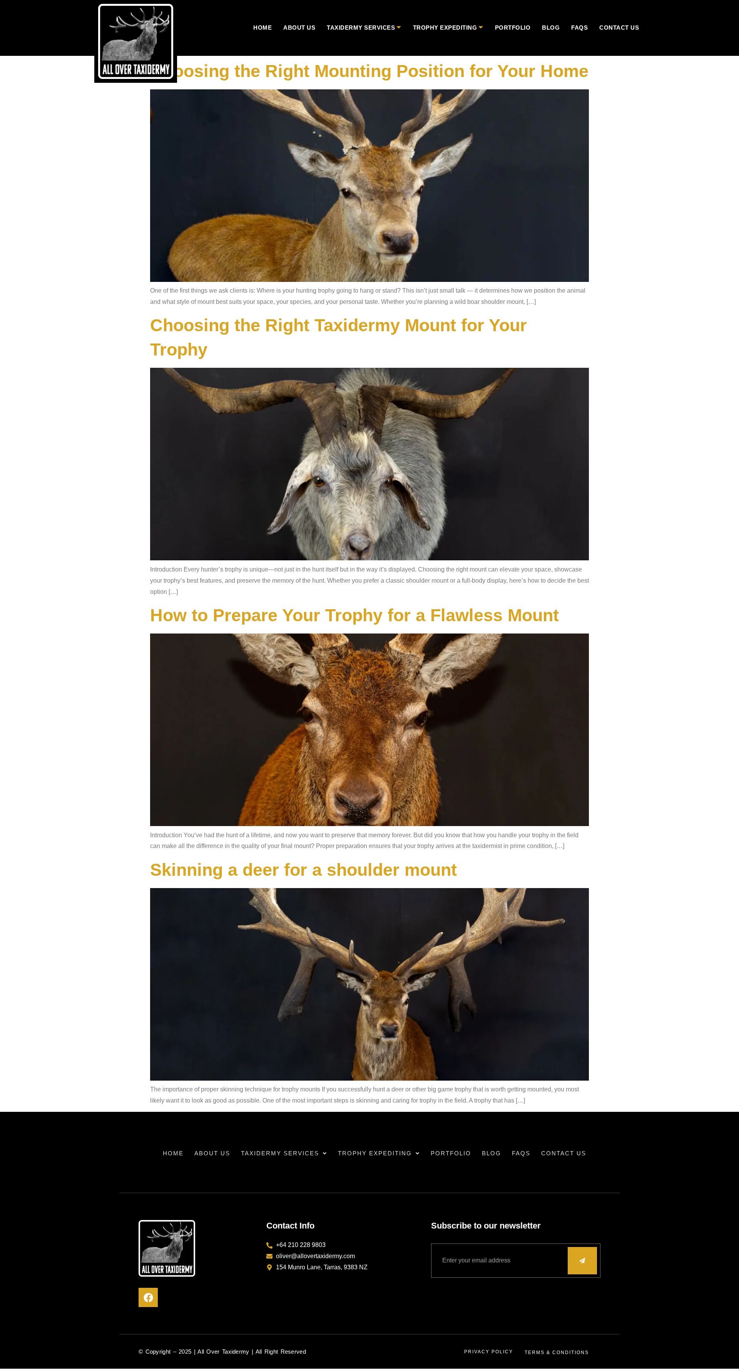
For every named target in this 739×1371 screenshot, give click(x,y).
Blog (551, 27)
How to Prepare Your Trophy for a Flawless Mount (354, 615)
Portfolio (513, 27)
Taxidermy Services (361, 27)
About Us (299, 27)
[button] (284, 1153)
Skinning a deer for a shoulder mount (303, 870)
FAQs (579, 27)
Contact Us (619, 27)
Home (262, 27)
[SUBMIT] (582, 1260)
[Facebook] (148, 1297)
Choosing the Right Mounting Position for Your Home (369, 71)
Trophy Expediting (445, 27)
